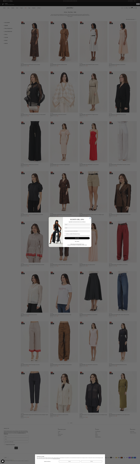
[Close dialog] (90, 218)
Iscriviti (77, 238)
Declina (91, 461)
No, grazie (77, 241)
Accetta (69, 461)
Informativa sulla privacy (56, 458)
